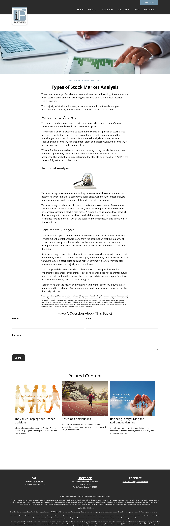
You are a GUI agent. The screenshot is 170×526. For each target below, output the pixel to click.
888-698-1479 (39, 484)
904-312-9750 (37, 482)
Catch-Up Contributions (76, 419)
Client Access (149, 2)
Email (89, 318)
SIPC (56, 512)
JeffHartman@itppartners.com (135, 481)
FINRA (53, 512)
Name (15, 318)
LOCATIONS (85, 478)
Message (16, 334)
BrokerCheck (105, 496)
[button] (80, 9)
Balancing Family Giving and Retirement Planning (127, 420)
